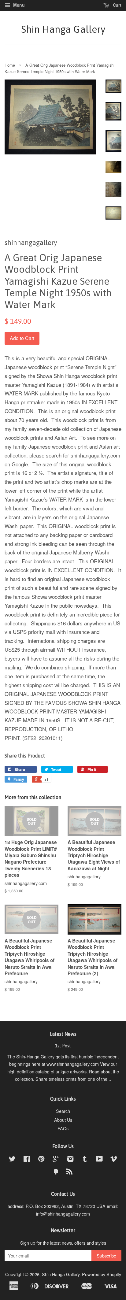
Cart (116, 5)
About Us (63, 1120)
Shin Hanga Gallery (63, 29)
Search (63, 1111)
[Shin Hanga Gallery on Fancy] (56, 1172)
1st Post (63, 1045)
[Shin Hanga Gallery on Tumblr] (84, 1159)
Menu (18, 5)
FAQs (63, 1128)
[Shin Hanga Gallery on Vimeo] (113, 1159)
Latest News (63, 1034)
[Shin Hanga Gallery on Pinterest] (41, 1159)
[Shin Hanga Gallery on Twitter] (12, 1159)
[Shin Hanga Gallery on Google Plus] (55, 1159)
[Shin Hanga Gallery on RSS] (69, 1172)
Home (10, 65)
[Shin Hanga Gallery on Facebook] (26, 1159)
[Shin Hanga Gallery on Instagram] (70, 1159)
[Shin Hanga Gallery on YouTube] (99, 1159)
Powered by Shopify (101, 1274)
